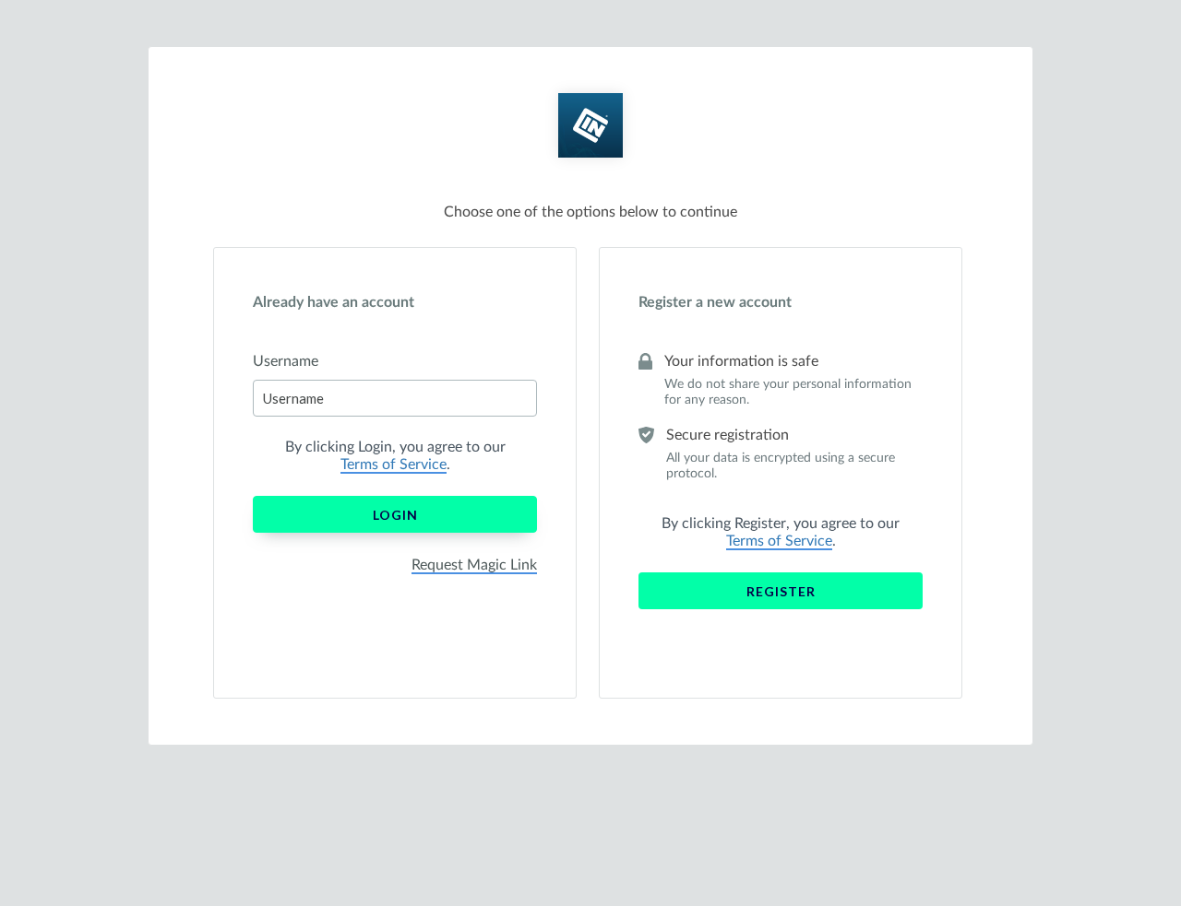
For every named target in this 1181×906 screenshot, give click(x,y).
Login (395, 515)
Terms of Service (393, 464)
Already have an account (333, 302)
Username (285, 361)
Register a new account (715, 302)
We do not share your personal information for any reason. (788, 392)
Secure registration (727, 435)
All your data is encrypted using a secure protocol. (780, 466)
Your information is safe (741, 361)
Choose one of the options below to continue (590, 212)
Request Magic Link (474, 565)
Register (781, 591)
